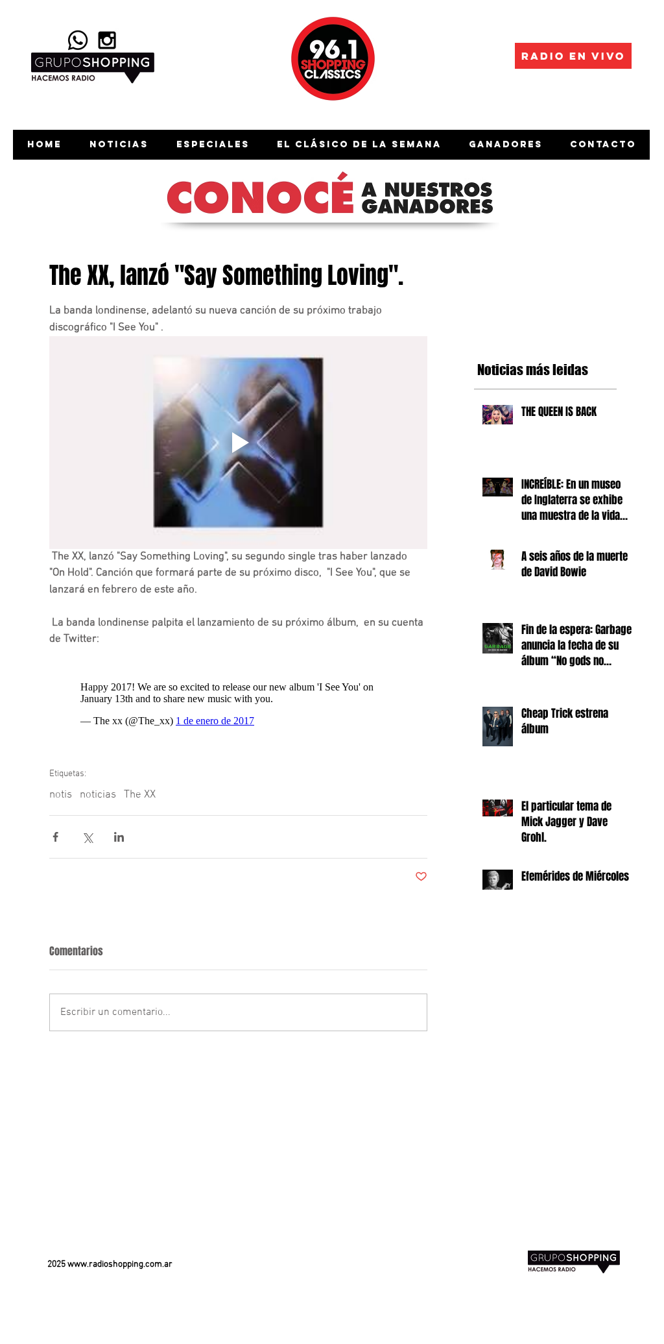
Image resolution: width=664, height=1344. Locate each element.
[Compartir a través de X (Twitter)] (87, 830)
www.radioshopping (105, 1258)
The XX (140, 788)
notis (60, 788)
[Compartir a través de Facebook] (55, 830)
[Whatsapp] (77, 40)
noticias (98, 788)
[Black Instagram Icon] (107, 40)
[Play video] (238, 442)
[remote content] (238, 698)
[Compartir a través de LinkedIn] (119, 830)
